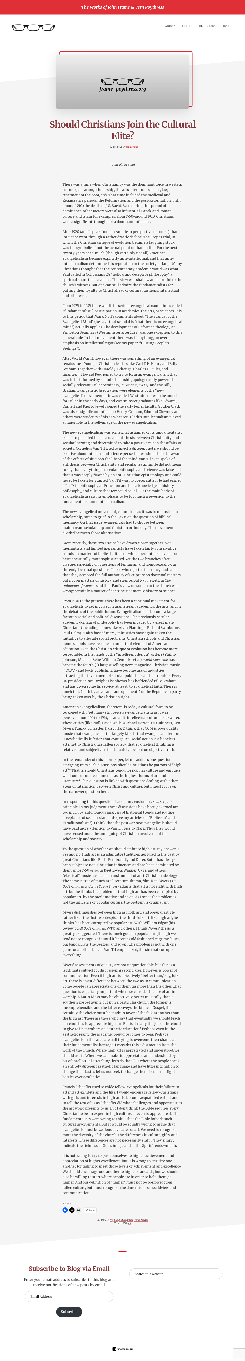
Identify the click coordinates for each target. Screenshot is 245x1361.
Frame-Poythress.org (33, 27)
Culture (122, 1219)
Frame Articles (141, 1219)
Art (111, 1219)
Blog (116, 1219)
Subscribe (69, 1312)
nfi (129, 1223)
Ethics (130, 1219)
